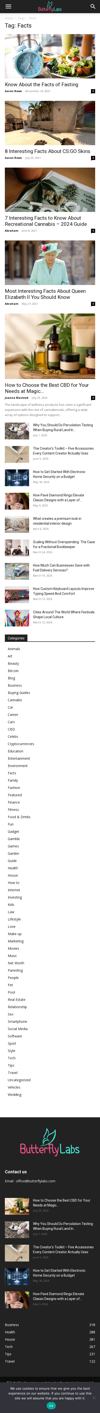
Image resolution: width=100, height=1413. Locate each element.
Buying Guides (19, 692)
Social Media (18, 1028)
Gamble (14, 838)
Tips (11, 1065)
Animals (14, 648)
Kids (11, 904)
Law (11, 912)
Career (13, 714)
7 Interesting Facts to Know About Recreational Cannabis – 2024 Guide (46, 221)
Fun (11, 824)
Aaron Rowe (13, 91)
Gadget (13, 831)
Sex (10, 1014)
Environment (18, 765)
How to (13, 882)
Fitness (13, 809)
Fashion (14, 787)
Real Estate (16, 999)
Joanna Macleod (16, 397)
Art (10, 656)
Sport (12, 1043)
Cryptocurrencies (21, 743)
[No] (94, 1397)
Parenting (15, 970)
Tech (12, 1058)
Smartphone (17, 1021)
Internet (14, 890)
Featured (15, 795)
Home (9, 18)
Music (12, 955)
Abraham (11, 230)
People (13, 977)
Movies (13, 948)
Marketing (16, 941)
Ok (51, 1406)
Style (11, 1050)
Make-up (15, 933)
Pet (10, 985)
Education (15, 751)
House (13, 875)
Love (12, 926)
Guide (12, 860)
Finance (14, 802)
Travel (12, 1072)
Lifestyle (14, 919)
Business (15, 685)
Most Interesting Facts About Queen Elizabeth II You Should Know (45, 294)
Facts (12, 773)
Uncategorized (19, 1080)
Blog (11, 678)
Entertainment (19, 758)
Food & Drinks (19, 817)
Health (13, 868)
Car (10, 707)
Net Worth (16, 963)
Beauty (13, 663)
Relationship (17, 1007)
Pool (11, 992)
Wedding (14, 1094)
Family (13, 780)
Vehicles (14, 1087)
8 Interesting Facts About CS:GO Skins (47, 151)
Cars (11, 722)
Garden (13, 853)
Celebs (13, 736)
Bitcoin (13, 670)
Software (15, 1036)
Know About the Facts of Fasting (41, 84)
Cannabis (15, 700)
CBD (11, 729)
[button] (8, 6)
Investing (15, 897)
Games (13, 846)
